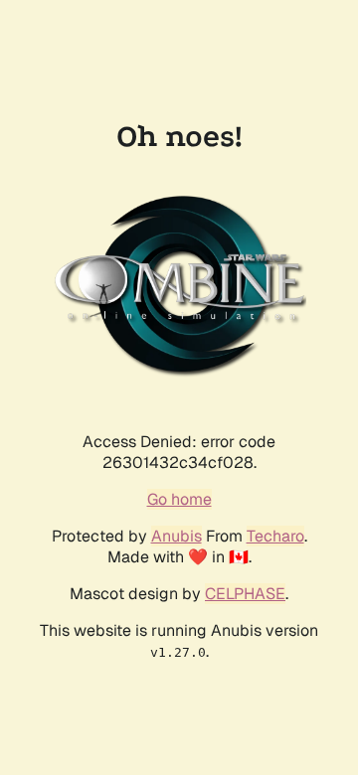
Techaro (275, 536)
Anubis (176, 536)
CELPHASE (245, 593)
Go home (179, 499)
